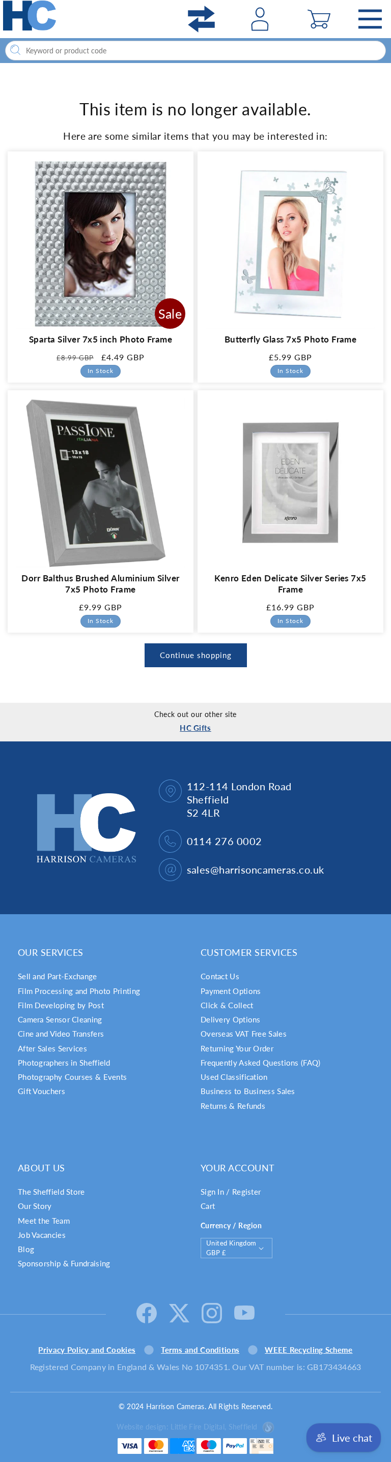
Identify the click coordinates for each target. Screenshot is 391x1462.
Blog (26, 1249)
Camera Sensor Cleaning (60, 1019)
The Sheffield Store (51, 1191)
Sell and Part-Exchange (57, 976)
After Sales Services (52, 1048)
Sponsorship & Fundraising (64, 1263)
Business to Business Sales (248, 1091)
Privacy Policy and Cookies (86, 1349)
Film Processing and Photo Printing (79, 991)
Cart (208, 1205)
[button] (318, 19)
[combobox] (195, 50)
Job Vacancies (42, 1234)
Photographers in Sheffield (64, 1062)
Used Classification (234, 1076)
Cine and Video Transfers (61, 1033)
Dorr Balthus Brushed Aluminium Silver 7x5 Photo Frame (100, 584)
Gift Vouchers (41, 1091)
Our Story (35, 1205)
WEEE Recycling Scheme (308, 1349)
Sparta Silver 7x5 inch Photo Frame (100, 339)
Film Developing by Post (61, 1005)
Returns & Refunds (233, 1105)
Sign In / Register (231, 1191)
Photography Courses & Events (72, 1076)
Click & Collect (227, 1005)
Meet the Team (44, 1220)
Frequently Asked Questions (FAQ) (261, 1062)
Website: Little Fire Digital (187, 1426)
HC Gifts (195, 727)
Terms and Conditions (200, 1349)
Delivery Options (231, 1019)
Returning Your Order (237, 1048)
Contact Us (220, 976)
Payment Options (231, 991)
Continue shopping (196, 655)
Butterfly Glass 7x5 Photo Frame (291, 339)
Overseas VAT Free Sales (244, 1033)
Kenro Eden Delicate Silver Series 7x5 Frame (290, 584)
